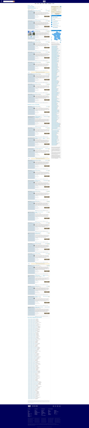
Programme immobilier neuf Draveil (31, 341)
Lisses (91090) (48, 265)
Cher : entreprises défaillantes (56, 424)
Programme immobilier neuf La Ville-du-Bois (32, 355)
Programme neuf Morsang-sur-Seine (55, 111)
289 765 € (38, 42)
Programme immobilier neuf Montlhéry (31, 369)
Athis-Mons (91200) (47, 160)
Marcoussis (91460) (47, 243)
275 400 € (38, 84)
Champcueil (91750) (47, 148)
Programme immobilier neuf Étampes (31, 344)
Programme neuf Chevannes (54, 65)
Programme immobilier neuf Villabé (31, 394)
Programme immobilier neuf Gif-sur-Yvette (32, 349)
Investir (38, 3)
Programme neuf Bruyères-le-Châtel (55, 60)
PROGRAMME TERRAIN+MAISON (39, 148)
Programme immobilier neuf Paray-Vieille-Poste (32, 375)
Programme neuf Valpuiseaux (54, 135)
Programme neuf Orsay (54, 114)
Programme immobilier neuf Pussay (31, 377)
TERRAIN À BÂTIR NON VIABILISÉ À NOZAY (39, 212)
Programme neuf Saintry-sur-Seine (55, 130)
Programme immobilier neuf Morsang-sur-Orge (32, 371)
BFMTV (49, 410)
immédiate (37, 26)
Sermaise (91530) (48, 253)
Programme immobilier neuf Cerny (31, 332)
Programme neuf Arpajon (54, 47)
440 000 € (38, 213)
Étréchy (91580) (48, 170)
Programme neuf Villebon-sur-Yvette (55, 140)
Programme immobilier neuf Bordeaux (30, 419)
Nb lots (41, 9)
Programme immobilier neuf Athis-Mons (31, 320)
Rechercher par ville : (53, 42)
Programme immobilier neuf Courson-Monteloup (32, 338)
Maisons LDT (36, 124)
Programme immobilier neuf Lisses (31, 360)
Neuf (28, 412)
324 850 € (38, 11)
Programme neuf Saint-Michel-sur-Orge (55, 125)
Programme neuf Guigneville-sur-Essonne (55, 85)
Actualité (53, 3)
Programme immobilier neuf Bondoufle (31, 325)
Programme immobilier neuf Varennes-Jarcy (32, 391)
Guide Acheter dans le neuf (37, 412)
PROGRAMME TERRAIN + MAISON (38, 296)
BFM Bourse (55, 410)
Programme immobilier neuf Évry (31, 346)
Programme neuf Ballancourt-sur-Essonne (55, 50)
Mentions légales (43, 412)
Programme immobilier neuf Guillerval (31, 351)
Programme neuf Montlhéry (54, 108)
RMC (48, 412)
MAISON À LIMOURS (37, 106)
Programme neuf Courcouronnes (55, 69)
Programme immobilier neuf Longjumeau (32, 361)
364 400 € (38, 223)
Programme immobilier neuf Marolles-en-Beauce (32, 363)
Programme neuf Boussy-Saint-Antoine (55, 55)
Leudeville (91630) (48, 10)
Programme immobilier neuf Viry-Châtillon (32, 397)
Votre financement (46, 19)
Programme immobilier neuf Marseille (37, 420)
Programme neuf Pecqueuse (54, 116)
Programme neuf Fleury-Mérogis (55, 80)
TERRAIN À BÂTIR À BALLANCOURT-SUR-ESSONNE (38, 275)
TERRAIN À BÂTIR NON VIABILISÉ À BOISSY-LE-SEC (39, 307)
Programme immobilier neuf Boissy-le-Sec (32, 324)
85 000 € (38, 308)
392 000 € (38, 297)
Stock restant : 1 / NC (37, 68)
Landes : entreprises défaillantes (40, 424)
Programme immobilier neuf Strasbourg (50, 419)
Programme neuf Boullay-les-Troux (55, 54)
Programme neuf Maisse (54, 99)
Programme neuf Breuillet (54, 57)
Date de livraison (32, 9)
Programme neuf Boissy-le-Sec (54, 52)
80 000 (37, 31)
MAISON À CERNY (37, 201)
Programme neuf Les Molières (54, 94)
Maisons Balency (36, 17)
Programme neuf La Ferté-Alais (54, 89)
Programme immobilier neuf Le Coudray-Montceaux (33, 356)
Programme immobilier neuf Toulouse (50, 420)
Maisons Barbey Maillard (37, 155)
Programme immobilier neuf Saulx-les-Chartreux (32, 387)
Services (35, 410)
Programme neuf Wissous (54, 144)
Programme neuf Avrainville (54, 49)
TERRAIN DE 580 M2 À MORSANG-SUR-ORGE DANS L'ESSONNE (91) (38, 117)
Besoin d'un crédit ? (38, 40)
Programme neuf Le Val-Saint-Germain (55, 93)
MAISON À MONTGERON (38, 127)
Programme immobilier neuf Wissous (31, 398)
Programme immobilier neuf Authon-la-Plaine (32, 321)
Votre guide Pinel (38, 39)
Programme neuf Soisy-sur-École (55, 133)
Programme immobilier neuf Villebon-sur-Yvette (32, 395)
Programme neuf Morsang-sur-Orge (55, 110)
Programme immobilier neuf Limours (31, 359)
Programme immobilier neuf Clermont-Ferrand (31, 420)
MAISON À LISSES (37, 265)
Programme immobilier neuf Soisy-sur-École (32, 389)
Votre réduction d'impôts (44, 39)
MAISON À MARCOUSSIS (38, 243)
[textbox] (8, 1)
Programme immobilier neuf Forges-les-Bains (32, 348)
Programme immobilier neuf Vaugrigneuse (32, 392)
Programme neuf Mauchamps (54, 103)
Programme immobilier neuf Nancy (37, 422)
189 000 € (38, 118)
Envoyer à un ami (38, 19)
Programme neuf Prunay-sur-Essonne (55, 117)
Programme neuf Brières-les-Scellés (55, 58)
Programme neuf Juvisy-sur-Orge (55, 88)
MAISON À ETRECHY (37, 170)
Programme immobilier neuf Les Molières (32, 358)
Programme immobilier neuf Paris (43, 420)
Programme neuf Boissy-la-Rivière (55, 51)
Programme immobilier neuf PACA (57, 420)
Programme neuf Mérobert (54, 104)
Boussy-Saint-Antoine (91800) (46, 296)
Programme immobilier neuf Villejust (31, 396)
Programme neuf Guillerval (54, 86)
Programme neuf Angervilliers (54, 46)
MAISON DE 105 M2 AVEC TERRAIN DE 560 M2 (38, 233)
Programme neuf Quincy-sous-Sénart (55, 118)
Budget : (55, 10)
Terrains (41, 3)
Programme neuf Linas (54, 96)
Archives (28, 415)
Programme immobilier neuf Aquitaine (50, 422)
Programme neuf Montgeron (54, 107)
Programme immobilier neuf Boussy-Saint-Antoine (32, 326)
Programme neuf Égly (54, 75)
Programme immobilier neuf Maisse (31, 362)
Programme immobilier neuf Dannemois (31, 340)
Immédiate (37, 36)
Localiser (42, 19)
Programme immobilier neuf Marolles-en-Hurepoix (32, 364)
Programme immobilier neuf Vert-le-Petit (31, 393)
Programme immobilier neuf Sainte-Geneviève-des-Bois (33, 386)
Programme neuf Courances (54, 68)
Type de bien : (54, 8)
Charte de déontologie (43, 415)
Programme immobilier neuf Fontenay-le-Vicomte (32, 347)
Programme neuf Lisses (54, 97)
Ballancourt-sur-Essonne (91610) (45, 138)
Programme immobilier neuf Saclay (31, 380)
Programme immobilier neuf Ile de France (57, 419)
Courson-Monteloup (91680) (46, 180)
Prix (46, 9)
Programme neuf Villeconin (54, 141)
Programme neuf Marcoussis (54, 100)
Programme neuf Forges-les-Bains (55, 82)
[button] (14, 1)
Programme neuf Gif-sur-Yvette (54, 83)
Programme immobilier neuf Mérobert (31, 366)
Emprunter (46, 3)
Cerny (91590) (48, 201)
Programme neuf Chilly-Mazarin (54, 66)
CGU (41, 414)
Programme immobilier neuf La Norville (31, 354)
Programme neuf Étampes (54, 77)
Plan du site (29, 416)
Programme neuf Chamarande (54, 63)
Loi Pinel (43, 3)
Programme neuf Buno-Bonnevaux (55, 61)
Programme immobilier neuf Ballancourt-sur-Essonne (33, 322)
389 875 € (38, 21)
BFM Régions (49, 414)
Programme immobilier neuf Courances (31, 337)
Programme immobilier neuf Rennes (43, 422)
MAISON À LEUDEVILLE (38, 10)
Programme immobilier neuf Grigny (31, 350)
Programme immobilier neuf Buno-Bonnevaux (32, 331)
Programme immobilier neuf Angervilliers (32, 319)
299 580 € (38, 74)
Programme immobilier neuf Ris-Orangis (31, 378)
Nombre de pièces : (54, 9)
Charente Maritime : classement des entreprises (32, 424)
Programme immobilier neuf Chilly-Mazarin (32, 335)
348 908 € (38, 149)
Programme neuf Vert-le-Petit (54, 138)
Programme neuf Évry (54, 79)
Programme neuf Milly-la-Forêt (54, 105)
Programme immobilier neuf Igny (31, 352)
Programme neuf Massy (54, 102)
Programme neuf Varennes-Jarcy (55, 136)
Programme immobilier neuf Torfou (31, 390)
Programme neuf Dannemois (54, 72)
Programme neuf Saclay (54, 121)
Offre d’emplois (36, 414)
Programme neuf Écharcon (54, 74)
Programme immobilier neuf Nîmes (43, 419)
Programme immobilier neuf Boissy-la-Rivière (32, 323)
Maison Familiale (36, 260)
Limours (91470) (48, 106)
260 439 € (38, 244)
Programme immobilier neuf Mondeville (31, 368)
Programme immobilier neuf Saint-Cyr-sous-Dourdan (33, 381)
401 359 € (38, 128)
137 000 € (38, 276)
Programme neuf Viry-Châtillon (54, 143)
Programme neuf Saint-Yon (54, 128)
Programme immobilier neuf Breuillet (31, 328)
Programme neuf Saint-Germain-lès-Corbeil (56, 124)
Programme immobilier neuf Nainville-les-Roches (32, 372)
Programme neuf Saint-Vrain (54, 127)
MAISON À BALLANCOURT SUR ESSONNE (38, 138)
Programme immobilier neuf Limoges (37, 419)
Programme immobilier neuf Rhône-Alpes (57, 422)
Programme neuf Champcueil (54, 64)
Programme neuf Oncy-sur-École (55, 113)
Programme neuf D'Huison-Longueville (55, 71)
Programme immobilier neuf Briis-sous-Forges (32, 329)
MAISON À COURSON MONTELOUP (37, 180)
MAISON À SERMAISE (37, 253)
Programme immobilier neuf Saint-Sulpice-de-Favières (33, 384)
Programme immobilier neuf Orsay (31, 374)
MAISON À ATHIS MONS (38, 160)
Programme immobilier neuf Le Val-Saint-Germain (32, 357)
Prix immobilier (49, 3)
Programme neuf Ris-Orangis (54, 119)
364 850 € (38, 52)
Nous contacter (42, 410)
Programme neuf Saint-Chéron (54, 122)
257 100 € (38, 254)
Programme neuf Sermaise (54, 132)
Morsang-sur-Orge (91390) (47, 116)
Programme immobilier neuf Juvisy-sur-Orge (32, 353)
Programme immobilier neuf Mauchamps (32, 365)
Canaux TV (29, 414)
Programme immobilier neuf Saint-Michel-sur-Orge (32, 383)
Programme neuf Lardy (54, 91)
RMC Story (55, 412)
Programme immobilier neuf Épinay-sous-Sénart (32, 343)
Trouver (58, 11)
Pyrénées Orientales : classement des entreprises (48, 424)
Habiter (35, 3)
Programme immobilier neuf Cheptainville (32, 334)
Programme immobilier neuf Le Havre (30, 422)
